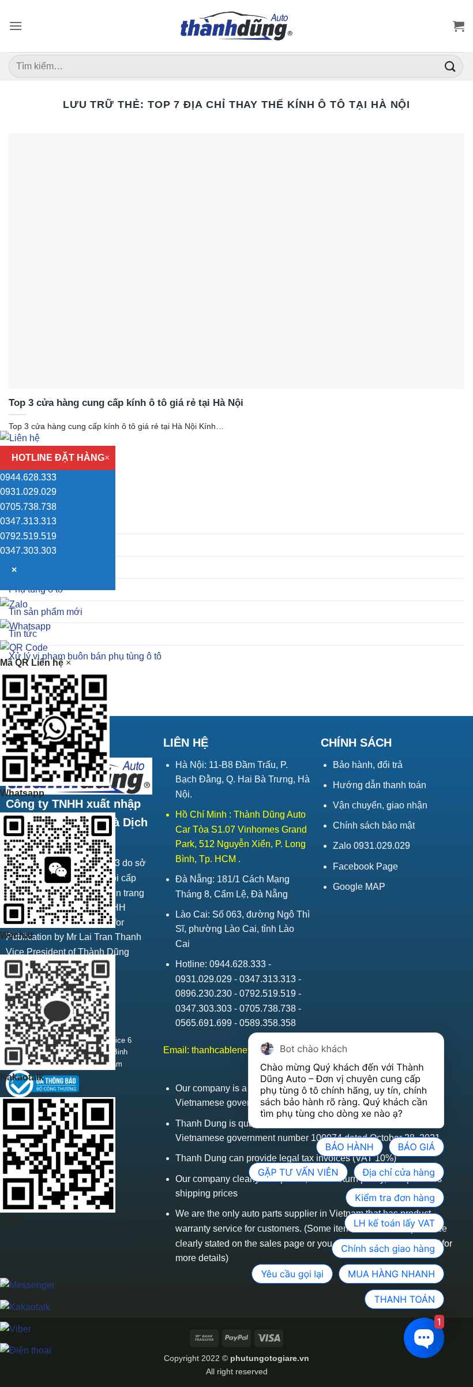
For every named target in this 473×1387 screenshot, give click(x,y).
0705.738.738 (28, 507)
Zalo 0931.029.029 (371, 846)
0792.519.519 (28, 536)
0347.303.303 (28, 550)
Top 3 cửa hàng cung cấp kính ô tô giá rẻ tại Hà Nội (126, 402)
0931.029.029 (28, 492)
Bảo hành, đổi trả (368, 765)
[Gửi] (450, 66)
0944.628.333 (28, 477)
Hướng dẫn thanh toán (379, 785)
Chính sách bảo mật (374, 825)
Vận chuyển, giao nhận (380, 805)
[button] (15, 26)
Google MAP (359, 887)
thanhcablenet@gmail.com (246, 1050)
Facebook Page (365, 866)
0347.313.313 (28, 521)
